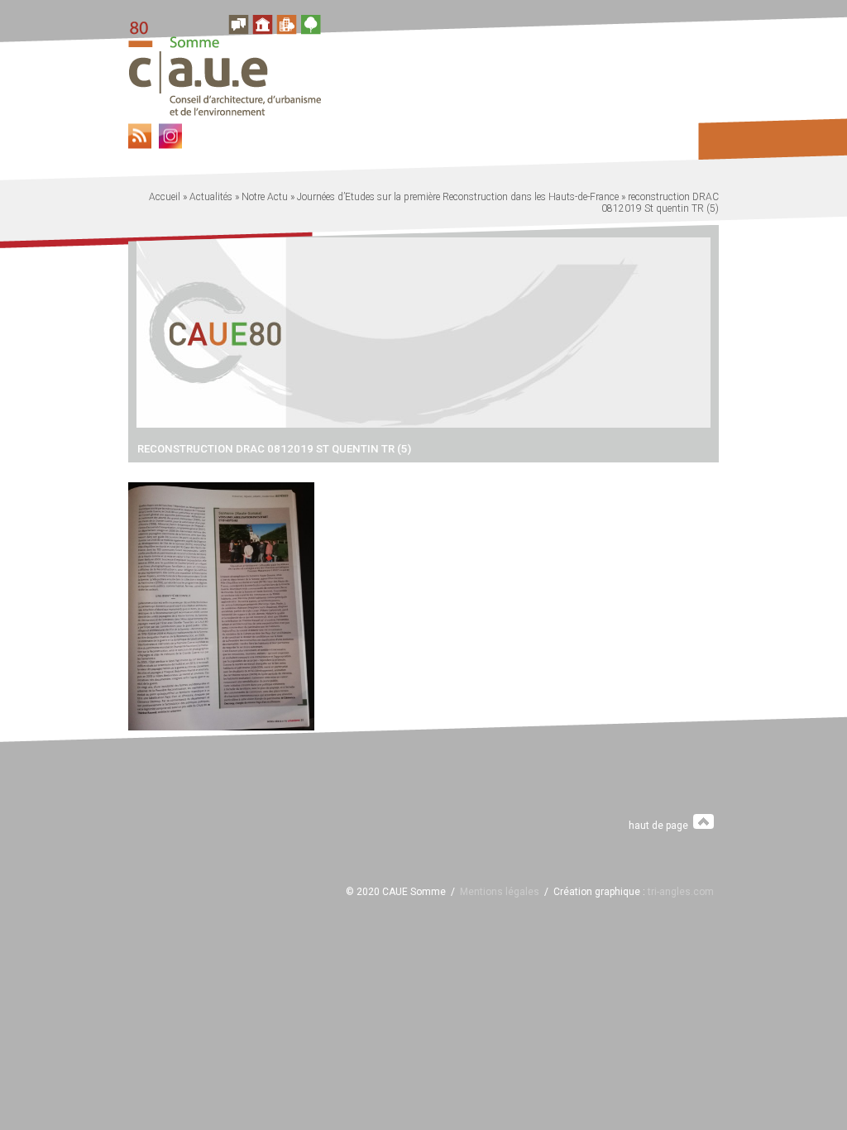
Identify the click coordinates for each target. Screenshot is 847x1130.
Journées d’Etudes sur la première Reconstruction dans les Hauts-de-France (458, 197)
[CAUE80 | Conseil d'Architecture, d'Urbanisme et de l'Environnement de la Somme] (230, 110)
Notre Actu (265, 197)
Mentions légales (499, 892)
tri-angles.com (681, 892)
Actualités (210, 197)
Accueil (164, 197)
